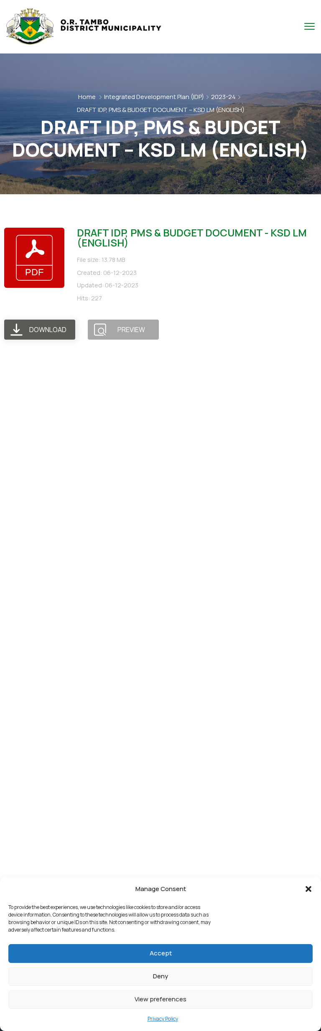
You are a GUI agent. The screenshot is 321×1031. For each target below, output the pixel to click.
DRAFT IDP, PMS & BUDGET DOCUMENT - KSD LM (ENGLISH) (192, 237)
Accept (161, 953)
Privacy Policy (163, 1018)
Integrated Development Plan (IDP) (154, 96)
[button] (308, 889)
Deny (160, 976)
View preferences (160, 999)
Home (87, 96)
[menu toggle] (309, 26)
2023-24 (223, 96)
